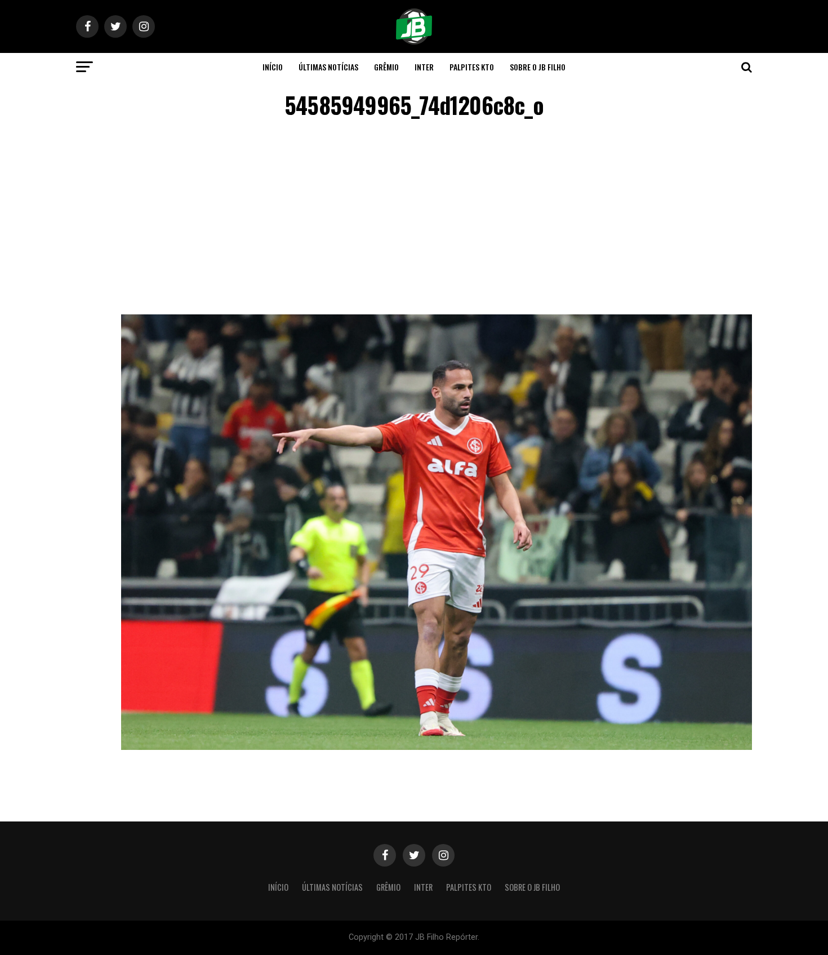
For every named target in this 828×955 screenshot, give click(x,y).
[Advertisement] (414, 218)
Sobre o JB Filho (538, 67)
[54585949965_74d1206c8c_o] (436, 746)
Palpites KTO (471, 67)
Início (272, 67)
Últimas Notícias (328, 67)
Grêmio (386, 67)
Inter (424, 67)
